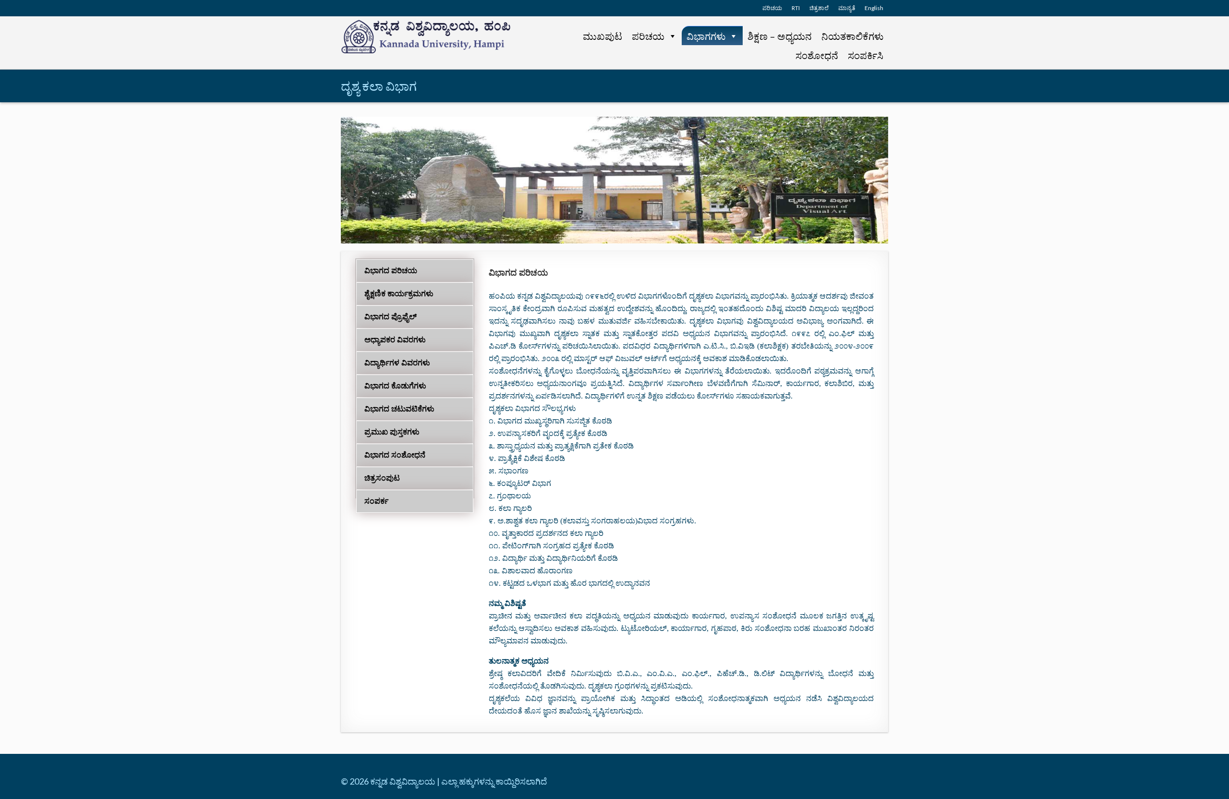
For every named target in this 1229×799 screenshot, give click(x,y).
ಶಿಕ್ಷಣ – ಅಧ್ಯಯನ (779, 36)
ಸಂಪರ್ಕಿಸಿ (865, 55)
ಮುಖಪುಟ (602, 36)
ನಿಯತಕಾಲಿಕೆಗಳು (852, 36)
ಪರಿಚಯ (648, 36)
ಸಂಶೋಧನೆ (816, 55)
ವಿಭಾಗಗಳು (706, 36)
